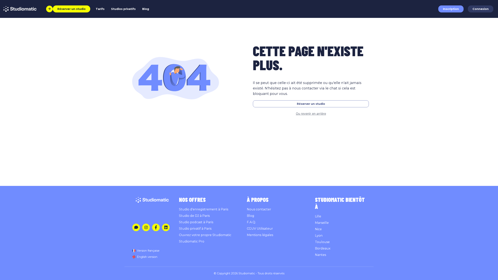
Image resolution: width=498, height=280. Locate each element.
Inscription (451, 9)
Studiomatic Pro (191, 241)
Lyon (319, 235)
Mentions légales (260, 235)
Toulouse (322, 242)
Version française (148, 250)
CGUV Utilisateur (260, 228)
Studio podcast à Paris (196, 222)
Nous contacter (259, 209)
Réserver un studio (311, 104)
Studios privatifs (123, 9)
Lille (318, 216)
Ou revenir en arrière (311, 114)
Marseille (322, 223)
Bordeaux (323, 248)
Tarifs (100, 9)
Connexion (481, 9)
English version (147, 257)
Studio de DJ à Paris (194, 216)
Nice (318, 229)
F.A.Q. (251, 222)
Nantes (320, 255)
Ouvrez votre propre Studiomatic (205, 235)
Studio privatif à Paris (195, 228)
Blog (145, 9)
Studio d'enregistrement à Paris (203, 209)
